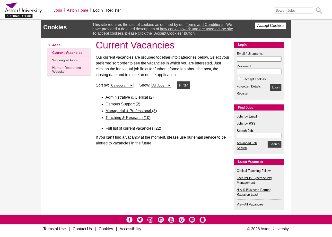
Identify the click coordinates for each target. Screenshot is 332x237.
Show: (145, 85)
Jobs (58, 10)
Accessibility (130, 229)
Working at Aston (65, 60)
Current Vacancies (67, 53)
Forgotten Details (249, 86)
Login (98, 10)
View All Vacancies (250, 204)
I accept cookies (254, 79)
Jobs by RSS (246, 123)
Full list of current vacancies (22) (133, 128)
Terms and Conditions (204, 25)
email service (204, 137)
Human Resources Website (66, 69)
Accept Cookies (270, 26)
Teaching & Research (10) (127, 118)
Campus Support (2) (122, 104)
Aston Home (77, 10)
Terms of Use (54, 229)
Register (113, 10)
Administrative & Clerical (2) (129, 97)
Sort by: (103, 85)
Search (275, 144)
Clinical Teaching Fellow (254, 171)
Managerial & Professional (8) (131, 111)
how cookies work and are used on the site (196, 29)
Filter (183, 85)
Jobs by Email (247, 116)
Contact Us (82, 229)
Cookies (106, 229)
